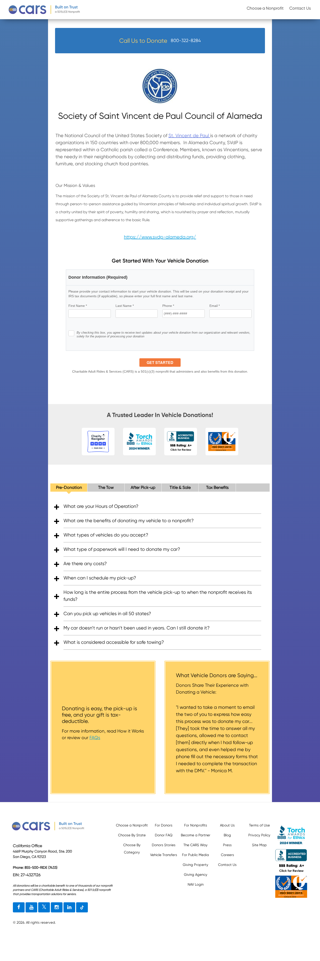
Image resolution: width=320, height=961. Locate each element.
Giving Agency (195, 874)
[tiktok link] (82, 907)
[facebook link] (19, 907)
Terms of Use (259, 825)
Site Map (259, 845)
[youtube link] (31, 907)
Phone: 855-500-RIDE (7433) (35, 868)
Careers (227, 855)
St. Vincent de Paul (189, 135)
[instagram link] (57, 907)
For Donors (163, 825)
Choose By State (132, 835)
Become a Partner (195, 835)
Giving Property (195, 865)
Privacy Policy (259, 835)
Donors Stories (163, 845)
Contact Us (300, 8)
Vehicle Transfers (163, 855)
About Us (227, 825)
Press (227, 845)
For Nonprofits (195, 825)
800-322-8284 (186, 40)
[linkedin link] (69, 907)
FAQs (94, 737)
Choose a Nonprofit (265, 8)
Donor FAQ (163, 835)
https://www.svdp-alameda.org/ (160, 237)
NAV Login (196, 884)
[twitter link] (44, 907)
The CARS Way (195, 845)
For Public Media (195, 855)
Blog (227, 835)
